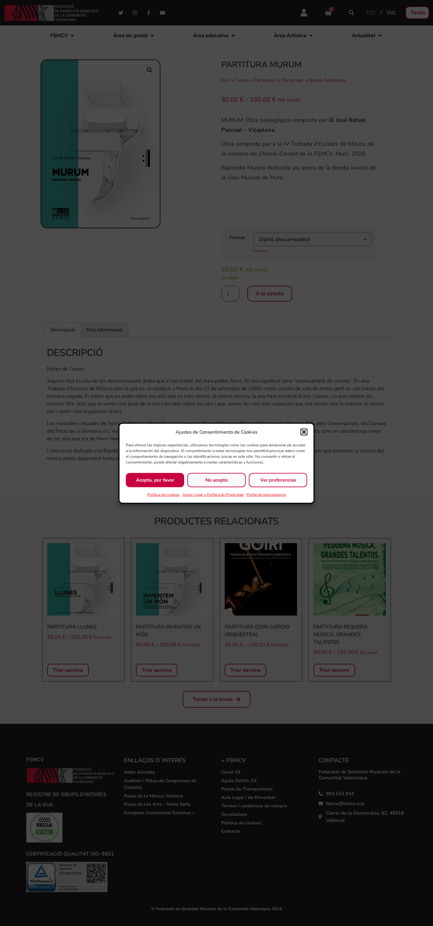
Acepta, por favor (155, 479)
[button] (304, 432)
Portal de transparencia (266, 494)
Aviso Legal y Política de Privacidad (213, 494)
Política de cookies (163, 494)
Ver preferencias (278, 479)
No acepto (216, 479)
